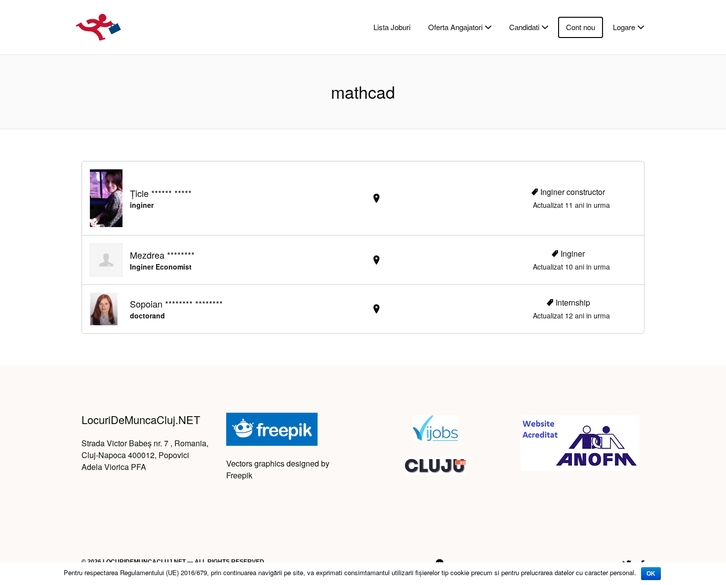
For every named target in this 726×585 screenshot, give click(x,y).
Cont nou (580, 27)
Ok (650, 573)
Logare (624, 27)
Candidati (524, 27)
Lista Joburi (391, 27)
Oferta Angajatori (455, 27)
